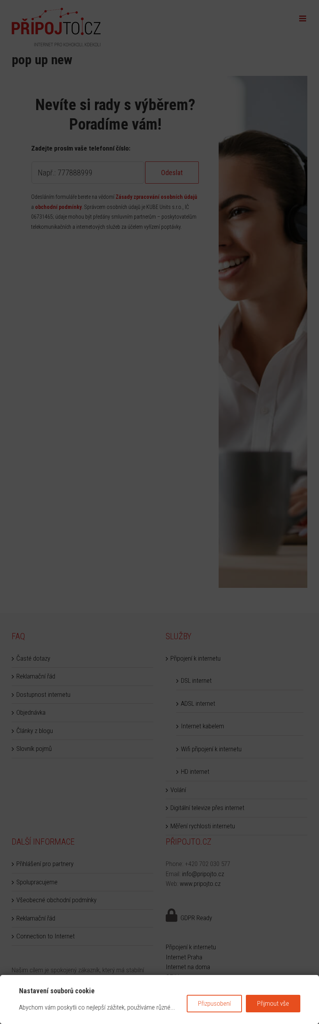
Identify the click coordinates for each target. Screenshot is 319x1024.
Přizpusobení (214, 1003)
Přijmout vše (273, 1003)
